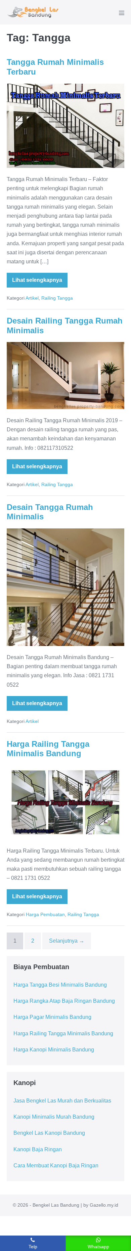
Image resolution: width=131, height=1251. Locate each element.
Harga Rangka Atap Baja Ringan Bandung (64, 1001)
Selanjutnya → (66, 941)
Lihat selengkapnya (37, 282)
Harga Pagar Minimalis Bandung (52, 1017)
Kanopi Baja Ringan (37, 1149)
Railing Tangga (57, 298)
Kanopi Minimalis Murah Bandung (53, 1117)
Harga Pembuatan (45, 914)
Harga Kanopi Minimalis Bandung (53, 1049)
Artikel (32, 298)
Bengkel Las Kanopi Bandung (49, 1133)
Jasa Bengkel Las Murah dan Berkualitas (62, 1101)
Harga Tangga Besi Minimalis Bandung (60, 985)
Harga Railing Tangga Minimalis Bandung (48, 748)
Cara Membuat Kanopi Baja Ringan (55, 1165)
